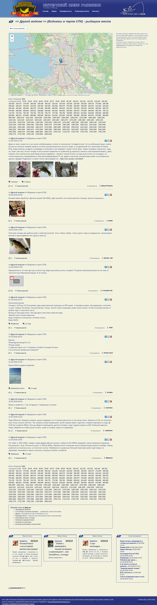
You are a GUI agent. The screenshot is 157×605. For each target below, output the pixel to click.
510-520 (69, 108)
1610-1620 (75, 129)
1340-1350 (30, 125)
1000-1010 (20, 118)
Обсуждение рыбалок (23, 509)
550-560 (98, 108)
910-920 (55, 115)
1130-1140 (38, 120)
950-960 (84, 115)
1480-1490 (57, 127)
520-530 (76, 108)
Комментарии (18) (22, 186)
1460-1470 (39, 127)
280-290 (105, 104)
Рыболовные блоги (82, 11)
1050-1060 (65, 118)
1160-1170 (64, 120)
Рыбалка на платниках (23, 522)
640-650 (62, 111)
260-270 (91, 104)
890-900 (40, 115)
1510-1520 (84, 127)
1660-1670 (21, 132)
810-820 (84, 113)
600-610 (33, 111)
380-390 (76, 106)
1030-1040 (47, 118)
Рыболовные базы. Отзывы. (25, 518)
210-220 (55, 104)
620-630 (47, 111)
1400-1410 (84, 125)
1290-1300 (84, 122)
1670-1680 (30, 132)
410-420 (98, 106)
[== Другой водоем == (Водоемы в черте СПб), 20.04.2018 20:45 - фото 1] (17, 210)
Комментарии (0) (21, 328)
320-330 (33, 106)
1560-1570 (30, 129)
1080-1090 (92, 118)
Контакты (95, 11)
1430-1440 (12, 127)
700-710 (105, 111)
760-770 (47, 113)
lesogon (110, 392)
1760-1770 (12, 134)
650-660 (69, 111)
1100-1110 (12, 120)
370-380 (69, 106)
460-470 (33, 108)
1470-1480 (48, 127)
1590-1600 (57, 129)
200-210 (47, 104)
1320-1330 (12, 125)
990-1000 (12, 118)
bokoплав (58, 541)
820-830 (91, 113)
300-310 (18, 106)
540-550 (91, 108)
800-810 (76, 113)
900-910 (47, 115)
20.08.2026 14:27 (134, 566)
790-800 (69, 113)
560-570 (105, 108)
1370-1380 (57, 125)
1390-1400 (75, 125)
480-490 (47, 108)
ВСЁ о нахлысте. (126, 572)
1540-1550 (12, 129)
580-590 (18, 111)
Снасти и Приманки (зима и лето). (132, 577)
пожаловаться (93, 186)
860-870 (18, 115)
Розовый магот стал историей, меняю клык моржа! (29, 546)
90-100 (68, 101)
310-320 (26, 106)
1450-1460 (30, 127)
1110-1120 (20, 120)
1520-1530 (93, 127)
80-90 (63, 101)
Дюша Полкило (107, 186)
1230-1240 (30, 122)
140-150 (104, 101)
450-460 (26, 108)
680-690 (91, 111)
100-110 (75, 101)
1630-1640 (93, 129)
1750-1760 (101, 132)
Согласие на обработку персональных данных (18, 604)
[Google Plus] (111, 140)
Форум (54, 11)
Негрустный (108, 353)
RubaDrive (23, 541)
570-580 (11, 111)
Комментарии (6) (21, 221)
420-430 (105, 106)
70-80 (57, 101)
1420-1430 (101, 125)
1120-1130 (29, 120)
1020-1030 (38, 118)
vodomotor (109, 430)
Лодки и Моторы (126, 549)
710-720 (11, 113)
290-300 (11, 106)
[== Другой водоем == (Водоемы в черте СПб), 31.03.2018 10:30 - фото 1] (15, 377)
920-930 (62, 115)
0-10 (19, 101)
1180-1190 (81, 120)
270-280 (98, 104)
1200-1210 (99, 120)
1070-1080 (83, 118)
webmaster (141, 602)
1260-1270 (57, 122)
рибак (110, 221)
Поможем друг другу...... (128, 560)
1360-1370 (48, 125)
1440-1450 (21, 127)
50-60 (46, 101)
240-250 (76, 104)
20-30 (30, 101)
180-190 (33, 104)
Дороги (17, 514)
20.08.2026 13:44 (126, 570)
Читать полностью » (56, 557)
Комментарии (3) (22, 430)
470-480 (40, 108)
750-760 (40, 113)
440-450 (18, 108)
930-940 (69, 115)
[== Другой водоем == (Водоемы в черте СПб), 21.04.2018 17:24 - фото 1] (20, 170)
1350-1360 (39, 125)
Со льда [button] (28, 324)
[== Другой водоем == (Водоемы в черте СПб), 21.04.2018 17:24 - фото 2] (43, 170)
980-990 (105, 115)
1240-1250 (39, 122)
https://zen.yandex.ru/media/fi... (72, 159)
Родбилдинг (124, 558)
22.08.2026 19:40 (126, 556)
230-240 (69, 104)
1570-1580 (39, 129)
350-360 (55, 106)
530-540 (84, 108)
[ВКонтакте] (106, 140)
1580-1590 (48, 129)
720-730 (18, 113)
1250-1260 (48, 122)
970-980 (98, 115)
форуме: (28, 507)
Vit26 (111, 328)
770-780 (55, 113)
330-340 (40, 106)
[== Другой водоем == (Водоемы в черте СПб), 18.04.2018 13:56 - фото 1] (20, 247)
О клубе (45, 11)
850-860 (11, 115)
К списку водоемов (18, 28)
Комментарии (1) (21, 353)
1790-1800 (39, 134)
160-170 (18, 104)
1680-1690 (39, 132)
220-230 (62, 104)
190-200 (40, 104)
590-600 (26, 111)
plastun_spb (108, 258)
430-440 (11, 108)
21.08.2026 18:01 (126, 562)
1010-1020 (29, 118)
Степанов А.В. (107, 290)
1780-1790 (30, 134)
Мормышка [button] (15, 324)
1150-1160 (55, 120)
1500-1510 (75, 127)
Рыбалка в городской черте (24, 520)
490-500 (55, 108)
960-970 (91, 115)
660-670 (76, 111)
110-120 (82, 101)
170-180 (26, 104)
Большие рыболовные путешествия (28, 524)
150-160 (11, 104)
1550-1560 (21, 129)
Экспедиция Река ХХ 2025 (129, 554)
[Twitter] (108, 140)
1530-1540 (101, 127)
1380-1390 (66, 125)
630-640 (55, 111)
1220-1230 (21, 122)
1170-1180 (72, 120)
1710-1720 (66, 132)
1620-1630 (84, 129)
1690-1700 (48, 132)
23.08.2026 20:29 (136, 547)
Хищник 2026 (124, 547)
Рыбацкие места (66, 11)
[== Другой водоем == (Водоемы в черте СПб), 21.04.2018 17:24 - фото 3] (66, 170)
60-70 (52, 101)
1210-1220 (12, 122)
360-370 (62, 106)
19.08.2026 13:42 (126, 579)
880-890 (33, 115)
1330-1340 (21, 125)
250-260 (84, 104)
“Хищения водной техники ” (130, 568)
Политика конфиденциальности (59, 602)
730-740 (26, 113)
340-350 (47, 106)
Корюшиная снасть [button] (17, 388)
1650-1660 (12, 132)
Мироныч (109, 458)
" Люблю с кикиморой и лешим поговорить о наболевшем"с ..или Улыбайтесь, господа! (60, 549)
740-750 (33, 113)
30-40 (35, 101)
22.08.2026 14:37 (136, 558)
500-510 (62, 108)
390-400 (84, 106)
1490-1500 (66, 127)
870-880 (26, 115)
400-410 (91, 106)
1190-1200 (90, 120)
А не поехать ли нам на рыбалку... (27, 511)
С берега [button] (27, 182)
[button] (60, 60)
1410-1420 (93, 125)
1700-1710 (57, 132)
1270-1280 (66, 122)
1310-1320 (101, 122)
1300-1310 (93, 122)
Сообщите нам (61, 95)
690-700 (98, 111)
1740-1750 (93, 132)
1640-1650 (101, 129)
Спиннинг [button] (14, 182)
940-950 (76, 115)
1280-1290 (75, 122)
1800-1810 (48, 134)
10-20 (24, 101)
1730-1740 (84, 132)
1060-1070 (74, 118)
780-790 (62, 113)
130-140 (97, 101)
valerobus (109, 408)
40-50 (41, 101)
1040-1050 (56, 118)
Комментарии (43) (22, 290)
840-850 (105, 113)
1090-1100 (101, 118)
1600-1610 (66, 129)
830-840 (98, 113)
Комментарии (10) (21, 258)
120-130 (90, 101)
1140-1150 (46, 120)
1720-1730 (75, 132)
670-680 (84, 111)
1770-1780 (21, 134)
